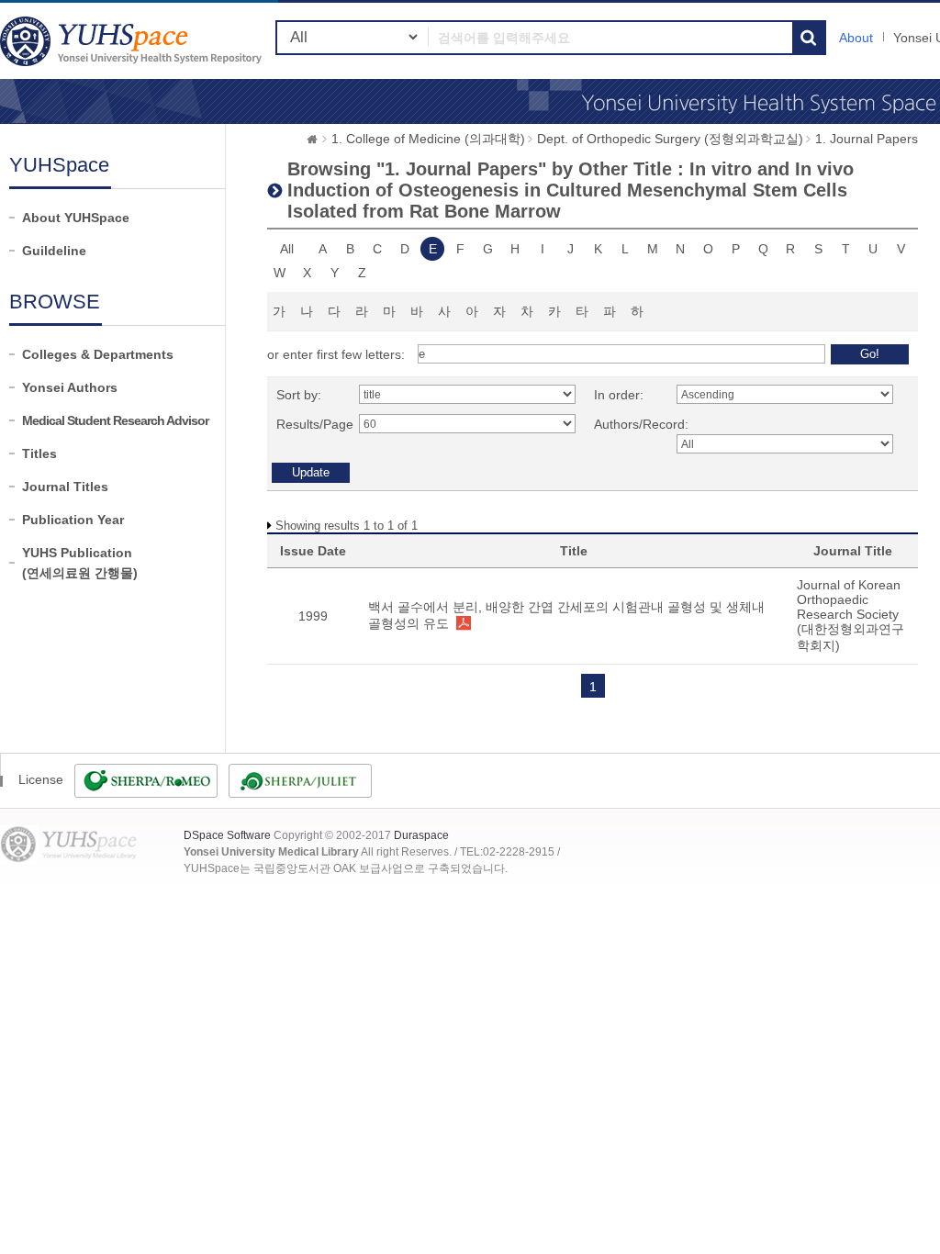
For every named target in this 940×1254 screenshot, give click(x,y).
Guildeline (54, 250)
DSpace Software (227, 835)
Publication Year (73, 519)
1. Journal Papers (866, 138)
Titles (39, 453)
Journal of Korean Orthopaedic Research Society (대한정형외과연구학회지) (850, 615)
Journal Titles (65, 486)
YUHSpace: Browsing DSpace (133, 41)
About (856, 37)
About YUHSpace (75, 217)
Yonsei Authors (70, 387)
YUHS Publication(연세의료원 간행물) (80, 562)
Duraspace (421, 835)
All (287, 248)
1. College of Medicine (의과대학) (428, 138)
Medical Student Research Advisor (115, 420)
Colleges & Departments (97, 354)
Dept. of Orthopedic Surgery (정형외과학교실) (670, 138)
